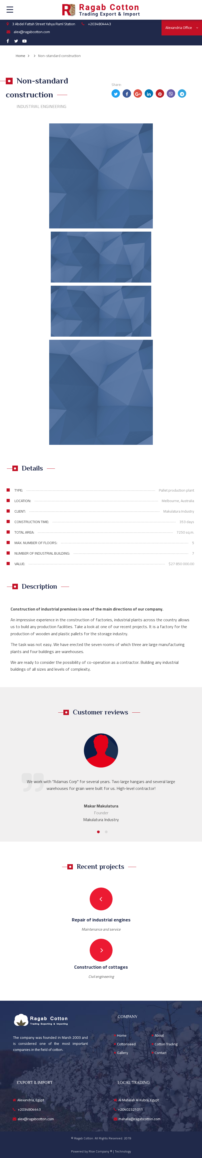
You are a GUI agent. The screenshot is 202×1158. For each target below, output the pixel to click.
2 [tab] (105, 832)
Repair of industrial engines (101, 919)
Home (122, 1035)
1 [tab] (97, 832)
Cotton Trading (166, 1044)
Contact (160, 1053)
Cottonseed (126, 1044)
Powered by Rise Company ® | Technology (101, 1151)
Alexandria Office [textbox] (178, 27)
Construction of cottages (101, 967)
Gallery (122, 1053)
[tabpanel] (101, 778)
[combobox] (181, 27)
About (159, 1035)
